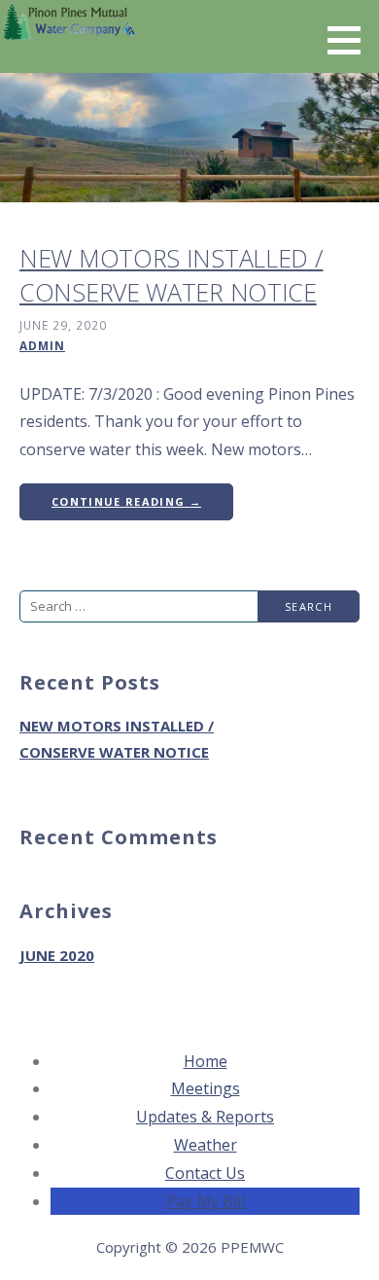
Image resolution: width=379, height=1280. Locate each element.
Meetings (205, 1088)
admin (42, 345)
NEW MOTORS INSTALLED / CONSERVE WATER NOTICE (171, 274)
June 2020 (56, 955)
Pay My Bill (205, 1201)
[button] (351, 40)
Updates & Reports (205, 1116)
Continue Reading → (126, 501)
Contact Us (205, 1173)
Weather (205, 1145)
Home (205, 1061)
